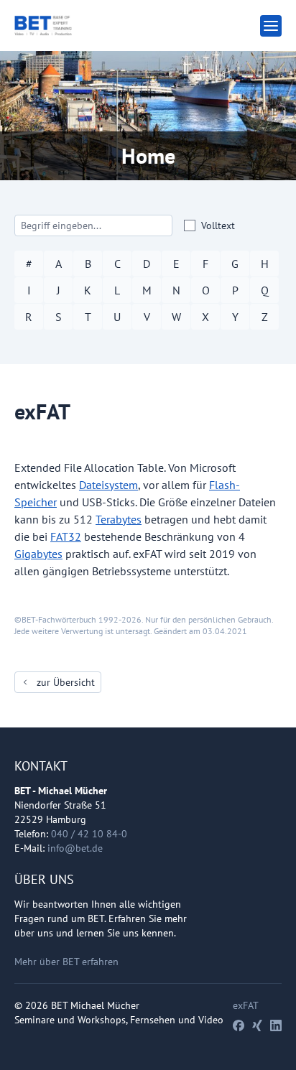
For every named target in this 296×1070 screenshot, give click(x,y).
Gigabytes (38, 553)
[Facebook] (238, 1025)
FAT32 (65, 536)
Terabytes (119, 519)
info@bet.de (75, 848)
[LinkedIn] (276, 1025)
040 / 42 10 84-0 (89, 833)
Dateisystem (108, 485)
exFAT (246, 1005)
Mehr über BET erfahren (66, 961)
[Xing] (257, 1025)
